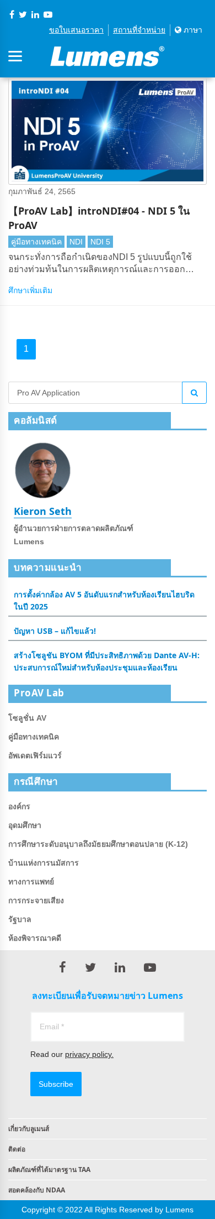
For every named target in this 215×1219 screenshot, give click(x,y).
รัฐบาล (19, 919)
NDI (76, 241)
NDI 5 (100, 241)
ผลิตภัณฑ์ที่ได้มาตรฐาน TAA (49, 1169)
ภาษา (191, 29)
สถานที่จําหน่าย (139, 29)
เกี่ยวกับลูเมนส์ (28, 1128)
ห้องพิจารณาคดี (34, 938)
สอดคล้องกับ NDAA (36, 1190)
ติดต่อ (16, 1149)
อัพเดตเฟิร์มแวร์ (35, 755)
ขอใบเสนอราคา (76, 29)
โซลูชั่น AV (27, 717)
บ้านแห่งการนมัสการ (43, 862)
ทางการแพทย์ (31, 881)
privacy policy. (89, 1054)
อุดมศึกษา (24, 825)
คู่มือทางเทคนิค (36, 241)
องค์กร (19, 806)
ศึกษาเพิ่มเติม (30, 290)
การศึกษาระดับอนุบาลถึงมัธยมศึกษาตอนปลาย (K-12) (98, 844)
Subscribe (56, 1084)
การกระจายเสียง (36, 900)
